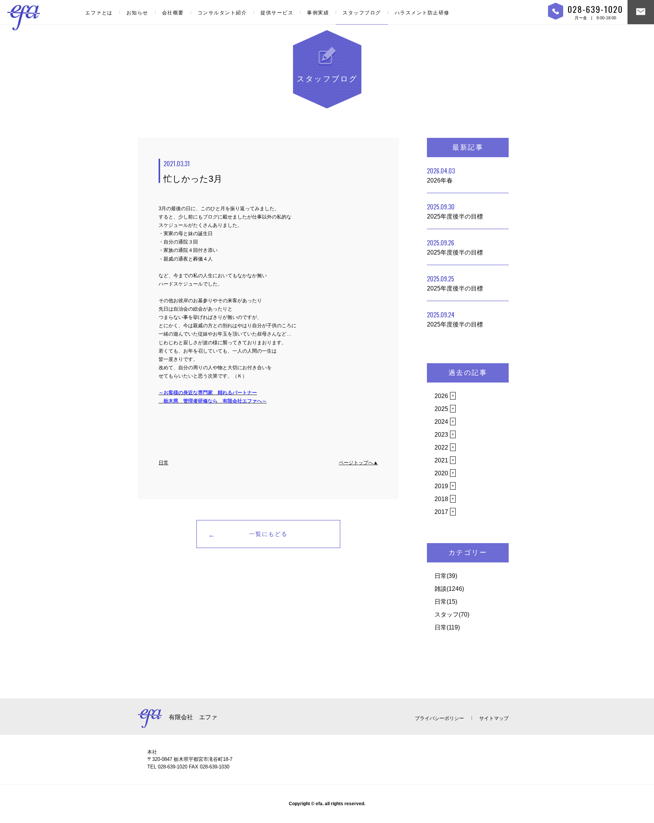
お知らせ (137, 13)
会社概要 (173, 13)
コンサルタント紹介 (222, 13)
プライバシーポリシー (439, 718)
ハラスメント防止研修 (422, 13)
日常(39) (445, 576)
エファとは (99, 13)
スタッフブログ (362, 13)
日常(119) (447, 627)
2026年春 (441, 175)
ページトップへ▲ (358, 462)
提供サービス (276, 13)
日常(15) (445, 601)
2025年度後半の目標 (455, 211)
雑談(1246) (449, 589)
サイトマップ (494, 718)
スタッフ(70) (451, 614)
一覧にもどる (268, 534)
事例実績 (318, 13)
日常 (163, 462)
